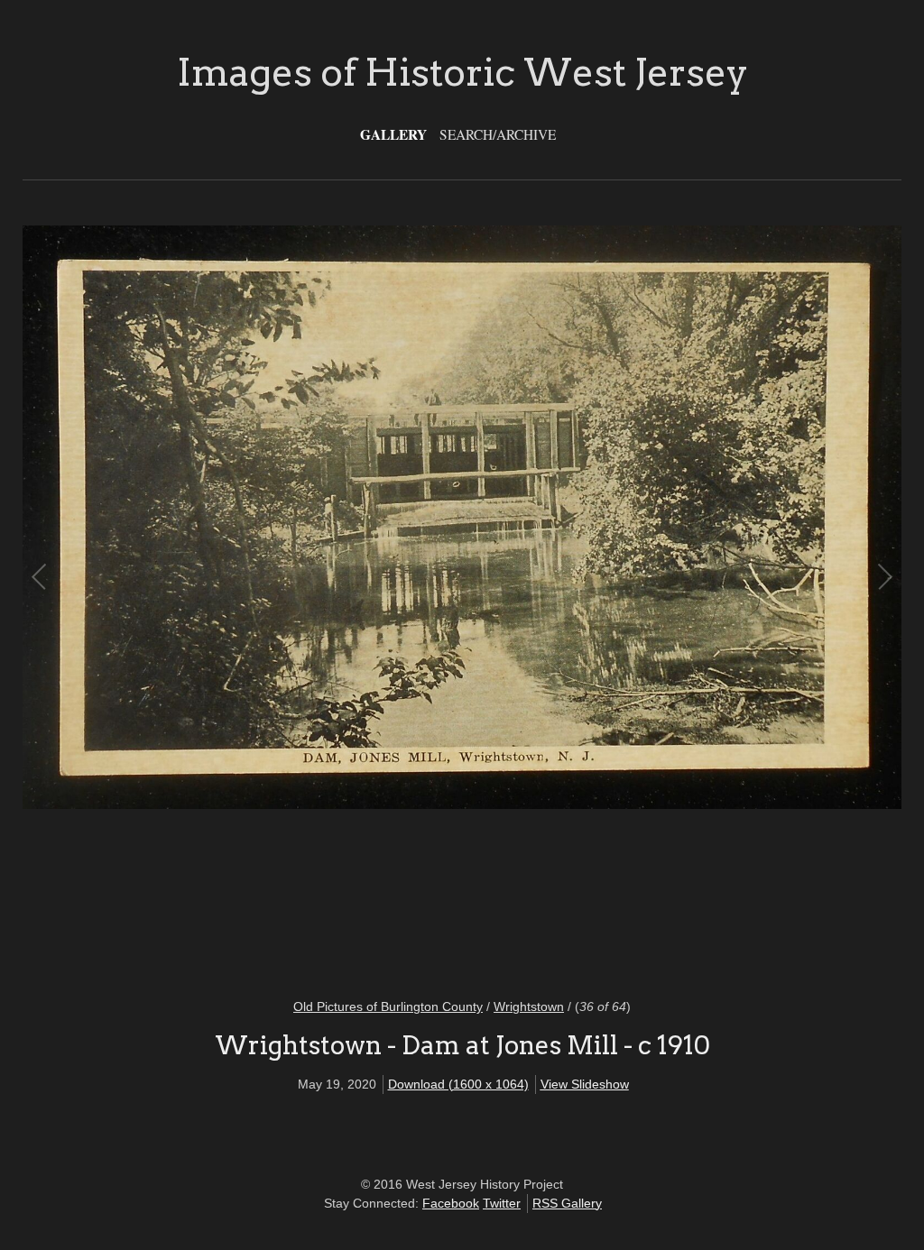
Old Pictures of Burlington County (388, 1006)
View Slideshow (585, 1084)
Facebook (450, 1203)
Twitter (502, 1203)
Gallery (393, 134)
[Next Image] (672, 600)
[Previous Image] (251, 600)
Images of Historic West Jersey (462, 72)
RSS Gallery (567, 1203)
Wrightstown (529, 1006)
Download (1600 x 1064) (458, 1084)
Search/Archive (497, 134)
